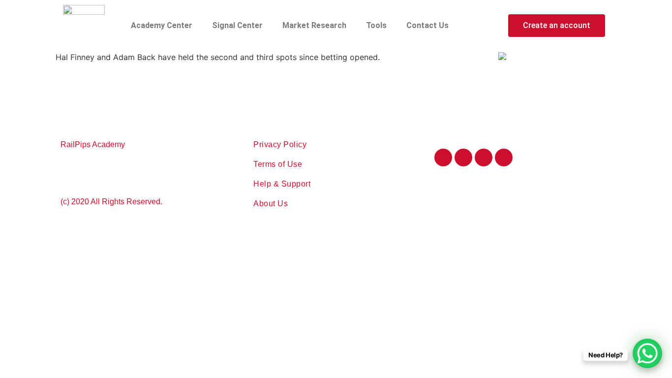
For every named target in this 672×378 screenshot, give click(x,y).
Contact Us (427, 25)
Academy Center (161, 25)
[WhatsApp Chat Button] (647, 353)
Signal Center (237, 25)
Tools (376, 25)
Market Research (314, 25)
